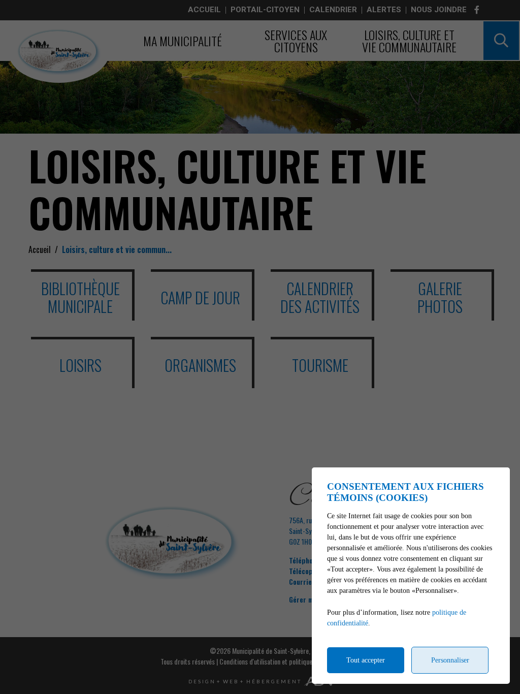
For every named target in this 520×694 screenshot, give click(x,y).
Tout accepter (365, 660)
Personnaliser (450, 660)
